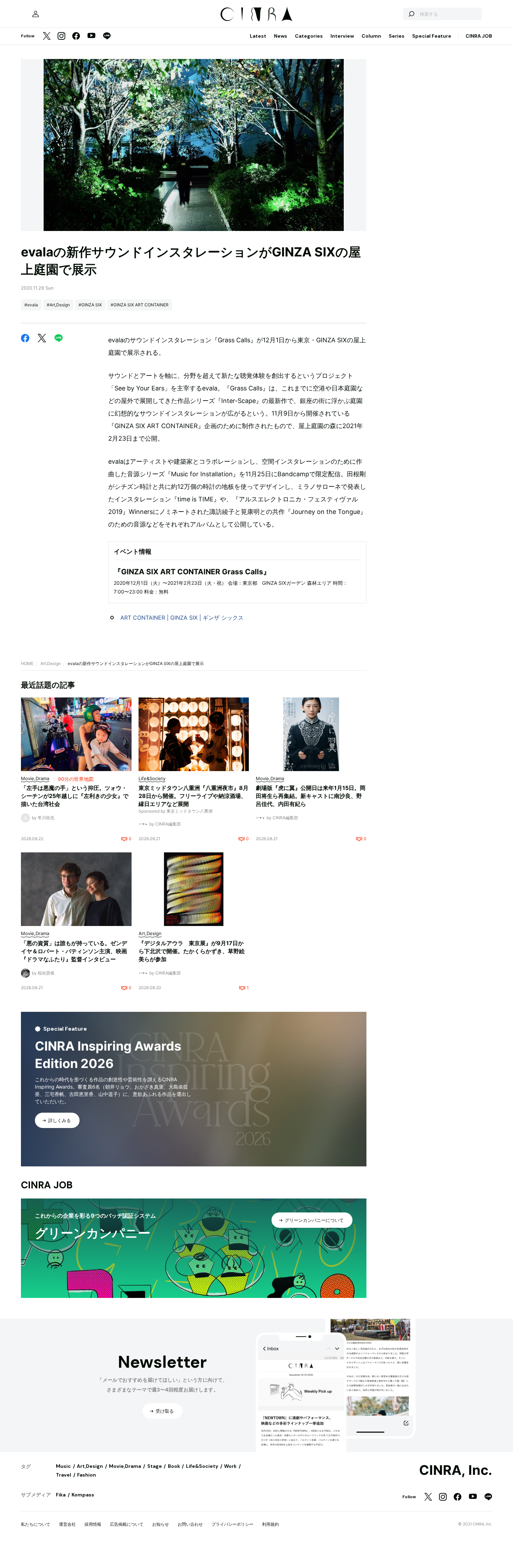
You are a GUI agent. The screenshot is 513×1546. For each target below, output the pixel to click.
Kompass (83, 1494)
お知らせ (160, 1524)
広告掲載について (126, 1524)
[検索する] (411, 14)
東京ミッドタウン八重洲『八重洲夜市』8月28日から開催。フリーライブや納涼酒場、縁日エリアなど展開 (193, 795)
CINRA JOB (479, 36)
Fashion (86, 1474)
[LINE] (107, 36)
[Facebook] (76, 36)
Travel (63, 1474)
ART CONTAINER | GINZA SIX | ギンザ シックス (182, 617)
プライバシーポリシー (232, 1524)
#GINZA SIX (90, 304)
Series (396, 36)
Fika (61, 1494)
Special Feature (431, 36)
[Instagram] (61, 36)
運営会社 (67, 1524)
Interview (342, 36)
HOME (27, 663)
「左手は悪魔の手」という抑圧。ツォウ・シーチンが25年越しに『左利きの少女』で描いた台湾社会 (74, 795)
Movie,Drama (125, 1466)
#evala (31, 304)
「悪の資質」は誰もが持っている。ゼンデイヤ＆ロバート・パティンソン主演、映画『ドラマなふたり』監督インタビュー (74, 951)
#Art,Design (58, 304)
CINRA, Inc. (455, 1470)
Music (63, 1466)
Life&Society (202, 1466)
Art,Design (50, 663)
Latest (258, 36)
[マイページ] (35, 14)
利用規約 (270, 1524)
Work (230, 1466)
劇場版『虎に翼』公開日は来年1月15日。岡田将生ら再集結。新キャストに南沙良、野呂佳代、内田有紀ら (310, 795)
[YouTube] (91, 36)
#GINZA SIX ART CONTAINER (140, 304)
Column (371, 36)
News (280, 36)
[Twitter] (47, 36)
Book (174, 1466)
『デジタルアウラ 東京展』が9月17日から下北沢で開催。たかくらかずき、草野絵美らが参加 (192, 951)
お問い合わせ (190, 1524)
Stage (154, 1466)
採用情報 (92, 1524)
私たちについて (35, 1524)
